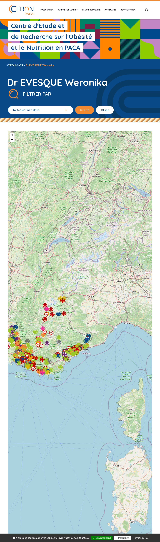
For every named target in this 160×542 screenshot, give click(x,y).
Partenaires (110, 10)
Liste (106, 110)
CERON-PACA (15, 65)
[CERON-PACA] (21, 10)
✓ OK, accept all (102, 538)
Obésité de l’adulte (91, 10)
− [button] (12, 139)
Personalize (122, 538)
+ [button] (12, 135)
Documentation (128, 10)
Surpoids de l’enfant (68, 10)
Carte (85, 110)
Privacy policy (141, 538)
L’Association (46, 10)
